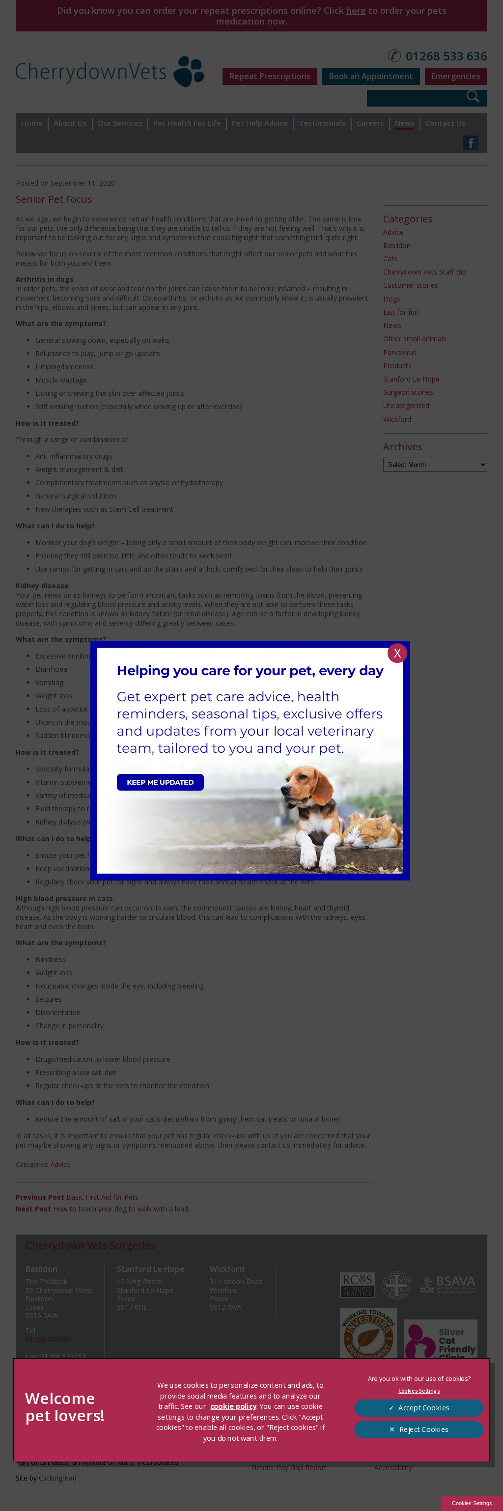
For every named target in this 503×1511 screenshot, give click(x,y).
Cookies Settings (472, 1503)
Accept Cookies (423, 1408)
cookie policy (233, 1406)
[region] (252, 1410)
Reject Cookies (423, 1429)
